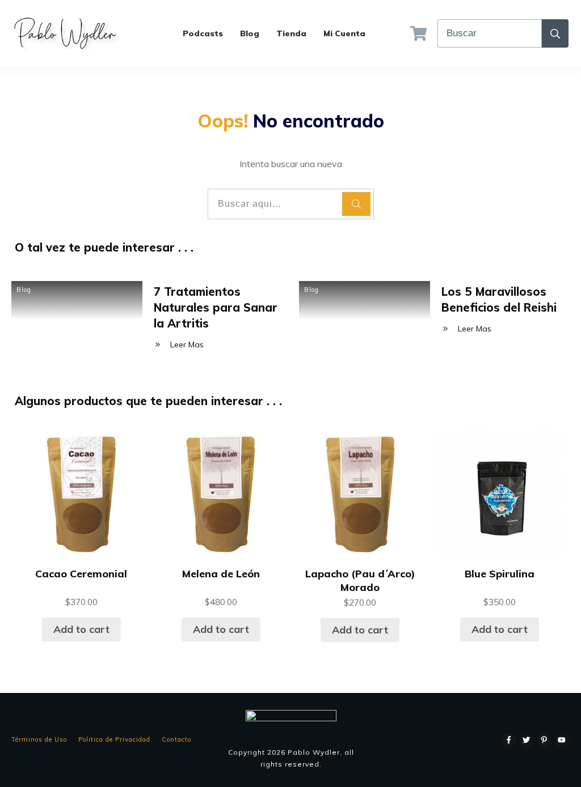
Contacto (176, 739)
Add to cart (81, 629)
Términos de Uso (39, 739)
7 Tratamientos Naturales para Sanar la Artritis (215, 307)
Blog (23, 289)
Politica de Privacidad (114, 739)
